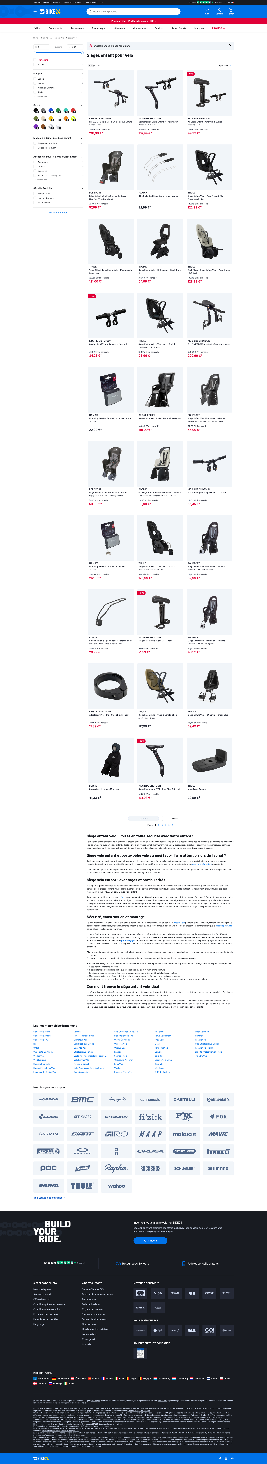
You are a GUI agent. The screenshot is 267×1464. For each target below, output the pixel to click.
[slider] (35, 53)
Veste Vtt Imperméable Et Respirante (90, 1056)
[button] (58, 73)
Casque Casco (121, 1048)
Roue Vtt (159, 1064)
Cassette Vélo (80, 1048)
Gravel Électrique (122, 1040)
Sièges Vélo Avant (41, 1031)
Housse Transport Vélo (84, 1036)
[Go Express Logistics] (209, 1330)
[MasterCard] (140, 1293)
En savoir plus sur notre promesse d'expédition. (60, 1431)
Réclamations (89, 1299)
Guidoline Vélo (120, 1044)
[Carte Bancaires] (192, 1293)
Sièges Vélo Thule (41, 1040)
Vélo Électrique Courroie (85, 1044)
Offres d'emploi (41, 1299)
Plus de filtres (60, 212)
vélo (121, 897)
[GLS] (192, 1330)
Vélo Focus (159, 1068)
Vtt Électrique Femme (83, 1052)
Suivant (175, 818)
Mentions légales (42, 1289)
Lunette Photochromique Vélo (208, 1052)
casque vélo (179, 922)
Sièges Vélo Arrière (42, 1036)
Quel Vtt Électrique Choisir (207, 1044)
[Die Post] (175, 1330)
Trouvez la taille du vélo (94, 1319)
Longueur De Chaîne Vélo (44, 1072)
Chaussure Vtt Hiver (123, 1060)
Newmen (199, 1036)
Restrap (117, 1052)
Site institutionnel (42, 1294)
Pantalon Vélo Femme (205, 1048)
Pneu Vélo (159, 1040)
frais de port (95, 1401)
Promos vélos (118, 21)
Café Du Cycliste (162, 1072)
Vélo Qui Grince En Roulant (126, 1031)
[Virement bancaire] (158, 1307)
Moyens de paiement (93, 1309)
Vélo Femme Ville (81, 1060)
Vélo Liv (77, 1031)
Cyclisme (44, 38)
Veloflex (118, 1068)
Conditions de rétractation (46, 1309)
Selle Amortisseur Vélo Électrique (89, 1068)
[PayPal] (209, 1293)
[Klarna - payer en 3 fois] (140, 1307)
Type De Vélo (201, 1056)
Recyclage (38, 1324)
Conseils (86, 1344)
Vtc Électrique (39, 1060)
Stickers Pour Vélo (41, 1064)
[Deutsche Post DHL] (140, 1330)
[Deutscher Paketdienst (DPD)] (158, 1330)
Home (35, 38)
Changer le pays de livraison (139, 1411)
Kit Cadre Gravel (81, 1064)
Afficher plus (42, 96)
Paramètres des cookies (45, 1319)
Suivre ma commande (93, 1314)
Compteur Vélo (80, 1040)
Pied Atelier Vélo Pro (123, 1036)
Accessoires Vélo (57, 38)
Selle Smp (159, 1056)
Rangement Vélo (162, 1048)
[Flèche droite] (131, 93)
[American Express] (175, 1293)
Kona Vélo (118, 1064)
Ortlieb (36, 1048)
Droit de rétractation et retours (97, 1294)
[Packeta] (227, 1330)
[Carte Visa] (158, 1293)
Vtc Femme (38, 1056)
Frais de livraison (91, 1304)
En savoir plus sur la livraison (110, 1424)
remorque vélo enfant (202, 864)
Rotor (35, 1044)
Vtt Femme (160, 1031)
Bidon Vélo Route (203, 1031)
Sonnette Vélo (120, 1056)
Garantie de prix (90, 1334)
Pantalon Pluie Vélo (123, 1072)
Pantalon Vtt (200, 1040)
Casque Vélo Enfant (163, 1060)
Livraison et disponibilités (95, 1329)
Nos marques (89, 1324)
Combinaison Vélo (82, 1072)
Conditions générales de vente (49, 1304)
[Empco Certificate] (140, 1353)
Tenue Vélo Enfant (163, 1036)
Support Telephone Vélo (44, 1068)
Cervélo (158, 1052)
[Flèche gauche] (91, 93)
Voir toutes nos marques (48, 1197)
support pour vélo (224, 926)
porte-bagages (128, 940)
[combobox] (210, 65)
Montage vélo (89, 1339)
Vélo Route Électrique (43, 1052)
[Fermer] (230, 45)
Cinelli (157, 1044)
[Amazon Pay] (227, 1293)
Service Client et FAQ (93, 1289)
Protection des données (45, 1314)
